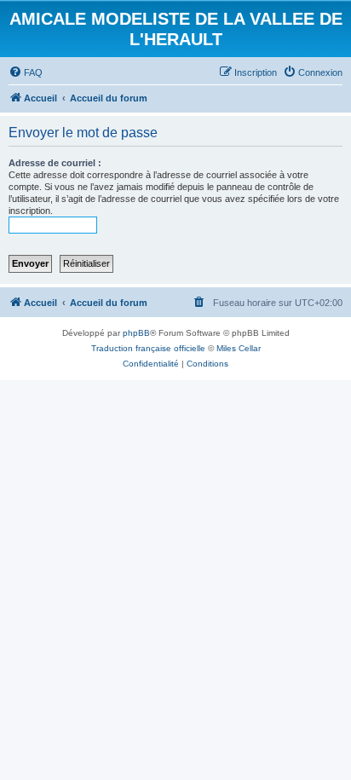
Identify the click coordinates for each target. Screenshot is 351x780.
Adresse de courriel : (55, 163)
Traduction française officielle (148, 348)
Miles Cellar (238, 348)
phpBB (136, 333)
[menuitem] (26, 72)
